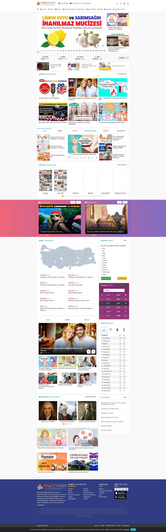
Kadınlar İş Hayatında (65, 385)
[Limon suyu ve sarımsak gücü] (71, 31)
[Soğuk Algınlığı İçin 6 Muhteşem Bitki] (105, 147)
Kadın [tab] (48, 320)
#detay (43, 509)
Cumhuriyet (105, 193)
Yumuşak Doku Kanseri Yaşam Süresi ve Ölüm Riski (81, 448)
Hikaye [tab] (75, 131)
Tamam (133, 529)
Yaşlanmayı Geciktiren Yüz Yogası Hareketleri (79, 123)
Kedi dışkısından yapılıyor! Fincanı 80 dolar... (53, 122)
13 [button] (71, 51)
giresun (71, 306)
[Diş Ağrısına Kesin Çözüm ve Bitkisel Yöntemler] (105, 156)
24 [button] (102, 51)
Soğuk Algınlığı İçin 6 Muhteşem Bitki (119, 147)
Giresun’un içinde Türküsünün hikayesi (80, 308)
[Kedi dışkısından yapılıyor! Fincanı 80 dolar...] (53, 112)
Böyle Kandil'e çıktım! (47, 293)
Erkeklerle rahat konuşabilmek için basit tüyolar (46, 386)
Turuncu (105, 270)
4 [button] (46, 51)
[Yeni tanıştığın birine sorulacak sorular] (87, 361)
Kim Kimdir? (92, 9)
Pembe (105, 260)
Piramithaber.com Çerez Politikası (112, 422)
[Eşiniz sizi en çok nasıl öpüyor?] (87, 378)
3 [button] (43, 51)
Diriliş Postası (120, 193)
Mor (104, 248)
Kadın (100, 9)
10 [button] (63, 51)
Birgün (90, 193)
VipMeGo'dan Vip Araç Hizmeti (79, 472)
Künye (101, 489)
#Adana (64, 512)
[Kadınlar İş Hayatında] (67, 378)
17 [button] (82, 51)
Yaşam (82, 9)
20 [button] (91, 51)
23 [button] (99, 51)
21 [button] (93, 51)
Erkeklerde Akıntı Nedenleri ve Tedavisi (58, 147)
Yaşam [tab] (105, 131)
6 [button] (52, 51)
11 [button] (66, 51)
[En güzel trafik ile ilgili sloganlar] (53, 87)
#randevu (77, 516)
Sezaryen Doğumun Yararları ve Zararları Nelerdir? (48, 369)
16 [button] (80, 51)
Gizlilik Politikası (107, 426)
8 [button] (57, 51)
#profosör (110, 509)
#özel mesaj (77, 509)
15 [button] (77, 51)
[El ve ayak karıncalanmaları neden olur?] (83, 144)
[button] (98, 46)
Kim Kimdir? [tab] (121, 131)
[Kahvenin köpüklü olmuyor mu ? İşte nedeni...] (43, 66)
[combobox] (123, 58)
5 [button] (49, 51)
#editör (125, 512)
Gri (103, 251)
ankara (43, 275)
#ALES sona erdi (108, 512)
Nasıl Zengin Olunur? (119, 66)
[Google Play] (121, 497)
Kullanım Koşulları (108, 413)
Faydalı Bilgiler (71, 9)
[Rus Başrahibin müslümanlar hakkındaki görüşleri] (87, 206)
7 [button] (54, 51)
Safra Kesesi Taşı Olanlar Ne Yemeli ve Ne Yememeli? (88, 66)
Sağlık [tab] (44, 131)
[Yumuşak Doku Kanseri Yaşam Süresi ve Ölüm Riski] (83, 437)
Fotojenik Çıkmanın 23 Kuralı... (52, 232)
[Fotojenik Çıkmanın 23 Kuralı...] (40, 206)
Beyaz (105, 263)
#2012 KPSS (118, 512)
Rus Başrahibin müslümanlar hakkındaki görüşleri (105, 232)
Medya (85, 499)
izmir (42, 283)
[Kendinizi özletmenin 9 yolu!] (67, 361)
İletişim (102, 493)
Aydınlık (75, 193)
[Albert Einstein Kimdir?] (87, 410)
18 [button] (85, 51)
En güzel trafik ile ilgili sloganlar (49, 98)
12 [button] (69, 51)
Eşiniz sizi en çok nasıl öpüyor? (85, 385)
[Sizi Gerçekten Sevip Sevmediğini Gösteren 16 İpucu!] (83, 87)
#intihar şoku (86, 509)
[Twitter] (118, 489)
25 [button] (104, 51)
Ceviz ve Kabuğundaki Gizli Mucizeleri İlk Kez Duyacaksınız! (117, 49)
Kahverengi (106, 272)
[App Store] (121, 492)
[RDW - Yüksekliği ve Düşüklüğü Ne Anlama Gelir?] (112, 87)
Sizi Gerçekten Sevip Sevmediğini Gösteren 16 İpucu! (82, 99)
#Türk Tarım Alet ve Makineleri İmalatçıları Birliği (59, 509)
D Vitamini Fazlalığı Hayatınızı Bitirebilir (111, 122)
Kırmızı (105, 267)
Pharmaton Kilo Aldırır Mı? (58, 156)
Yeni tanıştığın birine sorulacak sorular (84, 369)
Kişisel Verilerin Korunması (110, 417)
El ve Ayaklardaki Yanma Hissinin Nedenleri (118, 138)
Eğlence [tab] (86, 320)
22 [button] (96, 51)
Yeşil (104, 258)
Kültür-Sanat (120, 9)
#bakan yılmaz (57, 512)
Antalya (71, 291)
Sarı (104, 256)
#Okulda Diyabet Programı (95, 512)
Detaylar (126, 529)
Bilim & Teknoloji (89, 495)
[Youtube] (127, 489)
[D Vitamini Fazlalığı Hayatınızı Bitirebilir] (112, 112)
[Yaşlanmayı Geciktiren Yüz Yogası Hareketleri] (83, 112)
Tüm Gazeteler (122, 165)
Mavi (104, 253)
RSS (100, 495)
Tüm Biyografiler (90, 397)
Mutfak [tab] (67, 320)
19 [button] (88, 51)
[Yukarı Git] (161, 527)
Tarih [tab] (60, 131)
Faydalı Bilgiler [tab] (90, 131)
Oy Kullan (106, 278)
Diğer (104, 274)
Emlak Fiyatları (107, 430)
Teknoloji (86, 497)
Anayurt (60, 193)
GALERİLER (64, 3)
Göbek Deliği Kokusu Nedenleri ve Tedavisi (115, 28)
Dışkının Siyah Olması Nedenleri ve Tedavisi (58, 138)
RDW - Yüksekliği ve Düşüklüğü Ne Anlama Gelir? (112, 99)
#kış (116, 509)
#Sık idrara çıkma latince (75, 512)
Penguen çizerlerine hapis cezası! (78, 300)
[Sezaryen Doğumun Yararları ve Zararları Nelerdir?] (48, 361)
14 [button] (74, 51)
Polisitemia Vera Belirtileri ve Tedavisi (52, 277)
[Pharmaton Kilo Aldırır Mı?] (43, 156)
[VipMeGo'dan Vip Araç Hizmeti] (83, 462)
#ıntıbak (104, 509)
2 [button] (41, 51)
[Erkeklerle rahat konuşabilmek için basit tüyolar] (48, 378)
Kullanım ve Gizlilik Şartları (110, 409)
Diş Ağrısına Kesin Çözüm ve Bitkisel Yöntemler (118, 156)
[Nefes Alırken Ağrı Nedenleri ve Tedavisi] (52, 437)
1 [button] (38, 51)
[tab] (104, 330)
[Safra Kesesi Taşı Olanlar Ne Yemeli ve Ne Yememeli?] (74, 66)
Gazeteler (87, 3)
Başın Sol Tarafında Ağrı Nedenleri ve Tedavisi (52, 309)
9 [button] (60, 51)
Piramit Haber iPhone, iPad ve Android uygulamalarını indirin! (113, 403)
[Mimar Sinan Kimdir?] (67, 410)
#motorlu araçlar (95, 509)
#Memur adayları (86, 516)
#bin (84, 512)
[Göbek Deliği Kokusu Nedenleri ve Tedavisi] (118, 20)
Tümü (125, 240)
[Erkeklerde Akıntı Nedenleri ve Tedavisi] (43, 147)
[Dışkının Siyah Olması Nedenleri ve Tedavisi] (43, 138)
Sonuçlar (122, 278)
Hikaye (59, 9)
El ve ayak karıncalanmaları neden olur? (83, 154)
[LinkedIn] (124, 489)
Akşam (45, 193)
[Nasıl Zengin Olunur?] (105, 66)
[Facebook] (116, 489)
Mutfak (108, 9)
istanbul (71, 275)
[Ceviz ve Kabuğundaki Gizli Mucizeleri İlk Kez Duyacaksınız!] (118, 40)
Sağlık (44, 9)
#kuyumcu (122, 509)
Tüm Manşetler (122, 74)
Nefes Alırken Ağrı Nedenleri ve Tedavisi (51, 448)
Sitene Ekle (103, 497)
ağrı (42, 306)
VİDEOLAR (76, 3)
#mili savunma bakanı (45, 512)
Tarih (52, 9)
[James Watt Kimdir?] (48, 410)
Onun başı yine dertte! (75, 285)
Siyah (104, 265)
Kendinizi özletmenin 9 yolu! (67, 368)
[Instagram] (121, 489)
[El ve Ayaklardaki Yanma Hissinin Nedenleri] (105, 138)
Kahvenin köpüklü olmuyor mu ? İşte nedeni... (55, 66)
